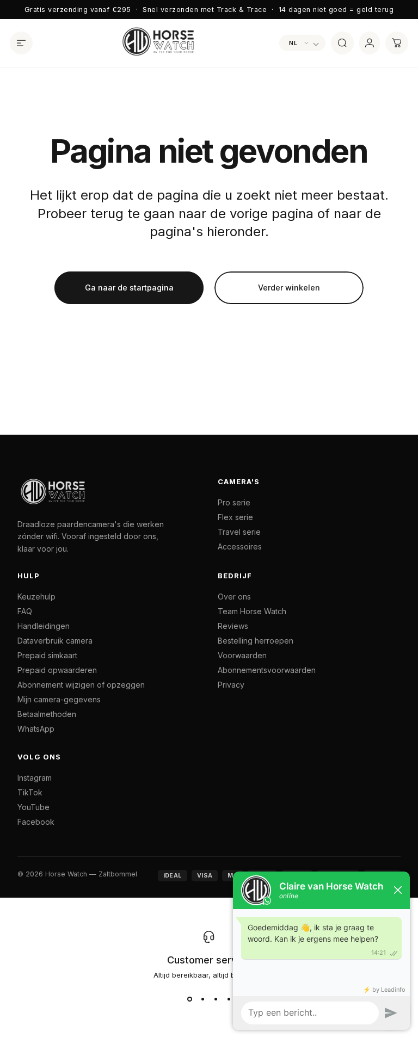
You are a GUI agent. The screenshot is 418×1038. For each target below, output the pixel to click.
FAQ (24, 611)
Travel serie (239, 531)
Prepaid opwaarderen (57, 670)
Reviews (233, 626)
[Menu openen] (21, 43)
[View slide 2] (202, 998)
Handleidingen (43, 626)
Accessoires (240, 546)
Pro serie (234, 502)
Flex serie (235, 517)
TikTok (29, 792)
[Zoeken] (342, 43)
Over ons (234, 596)
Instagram (34, 777)
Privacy (231, 684)
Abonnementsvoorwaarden (267, 670)
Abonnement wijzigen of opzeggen (81, 684)
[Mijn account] (369, 43)
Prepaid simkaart (47, 655)
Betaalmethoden (46, 714)
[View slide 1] (189, 998)
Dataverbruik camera (55, 640)
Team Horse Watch (252, 611)
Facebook (35, 821)
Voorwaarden (242, 655)
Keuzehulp (36, 596)
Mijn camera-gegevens (59, 699)
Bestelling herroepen (255, 640)
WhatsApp (35, 728)
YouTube (33, 807)
